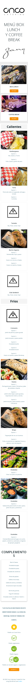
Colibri (20, 681)
